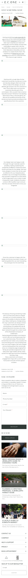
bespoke (13, 41)
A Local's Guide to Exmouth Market (10, 521)
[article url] (14, 450)
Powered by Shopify (18, 560)
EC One (7, 46)
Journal (8, 7)
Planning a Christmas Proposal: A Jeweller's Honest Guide (12, 490)
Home (2, 7)
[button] (2, 2)
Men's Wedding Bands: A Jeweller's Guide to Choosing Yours (12, 461)
